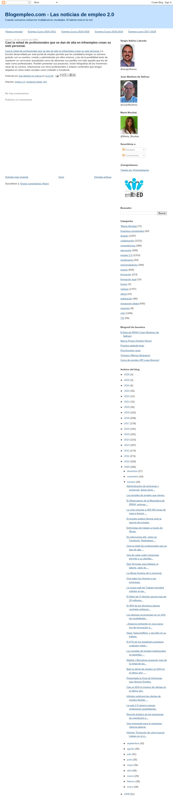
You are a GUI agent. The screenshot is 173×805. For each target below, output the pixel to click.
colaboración (127, 240)
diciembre (132, 471)
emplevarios (126, 260)
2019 (127, 412)
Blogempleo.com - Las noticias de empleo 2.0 (59, 14)
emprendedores (129, 264)
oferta (123, 294)
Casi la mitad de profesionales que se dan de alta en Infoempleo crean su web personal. (53, 51)
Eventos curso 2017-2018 (142, 31)
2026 (127, 374)
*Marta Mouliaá (128, 226)
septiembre (133, 743)
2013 (127, 445)
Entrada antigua (102, 177)
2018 (127, 418)
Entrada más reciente (16, 177)
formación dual (128, 279)
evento (124, 269)
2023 (127, 390)
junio (130, 759)
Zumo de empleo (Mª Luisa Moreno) (139, 360)
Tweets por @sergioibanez (134, 170)
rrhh (45, 82)
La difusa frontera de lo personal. (144, 573)
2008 (127, 794)
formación (125, 274)
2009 (127, 467)
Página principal (13, 31)
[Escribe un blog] (64, 75)
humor (123, 284)
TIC (122, 318)
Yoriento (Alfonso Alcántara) (135, 355)
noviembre (133, 476)
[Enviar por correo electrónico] (61, 75)
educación (125, 250)
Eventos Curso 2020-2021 (42, 31)
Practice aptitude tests (132, 345)
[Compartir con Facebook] (71, 75)
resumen (125, 308)
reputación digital (34, 82)
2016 (127, 428)
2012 (127, 450)
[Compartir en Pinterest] (74, 75)
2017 (127, 423)
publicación (126, 298)
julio (129, 754)
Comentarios (132, 155)
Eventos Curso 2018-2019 (109, 31)
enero (130, 786)
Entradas (130, 149)
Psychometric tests (130, 350)
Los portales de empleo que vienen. (146, 495)
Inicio (61, 177)
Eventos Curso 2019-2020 (75, 31)
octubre (131, 482)
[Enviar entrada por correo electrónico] (57, 76)
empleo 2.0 (20, 82)
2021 (127, 401)
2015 (127, 434)
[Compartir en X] (67, 75)
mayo (130, 765)
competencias (127, 245)
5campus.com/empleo (132, 231)
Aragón (124, 235)
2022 (127, 396)
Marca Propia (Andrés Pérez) (136, 340)
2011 (127, 456)
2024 (127, 385)
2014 (127, 439)
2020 (127, 407)
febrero (131, 781)
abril (129, 770)
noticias (124, 289)
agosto (131, 748)
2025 (127, 380)
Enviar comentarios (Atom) (34, 183)
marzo (130, 776)
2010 (127, 461)
